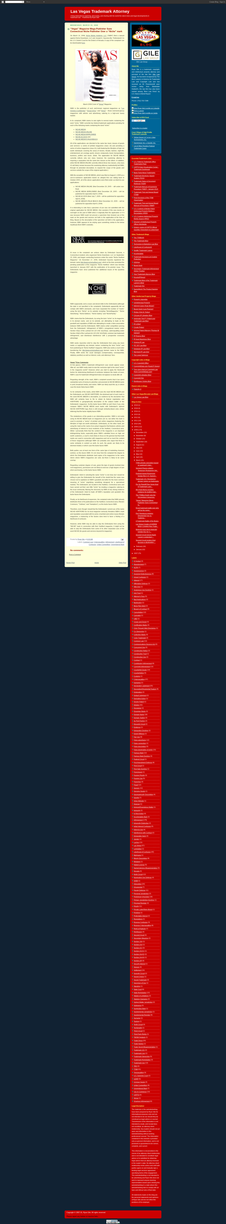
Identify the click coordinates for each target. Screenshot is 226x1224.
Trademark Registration (142, 1060)
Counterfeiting (139, 673)
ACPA (136, 567)
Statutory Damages (140, 999)
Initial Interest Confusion (142, 826)
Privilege (137, 913)
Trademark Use (139, 1063)
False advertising (140, 740)
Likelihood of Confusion (142, 852)
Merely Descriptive (140, 858)
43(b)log (137, 262)
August (138, 445)
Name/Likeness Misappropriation (145, 868)
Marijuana (137, 855)
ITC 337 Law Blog (140, 345)
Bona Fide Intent (139, 606)
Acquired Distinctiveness (142, 574)
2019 (136, 405)
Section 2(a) (138, 945)
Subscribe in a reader (139, 128)
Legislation (138, 849)
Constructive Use (140, 657)
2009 (136, 427)
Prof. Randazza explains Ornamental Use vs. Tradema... (144, 516)
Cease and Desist (140, 622)
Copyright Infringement (142, 667)
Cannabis (137, 615)
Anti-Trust (137, 593)
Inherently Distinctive (141, 823)
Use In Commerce (140, 1092)
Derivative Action (140, 699)
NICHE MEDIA (80, 129)
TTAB (136, 1069)
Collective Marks (140, 635)
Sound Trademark (140, 980)
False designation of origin (143, 750)
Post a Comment (75, 555)
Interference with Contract (143, 833)
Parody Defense (139, 890)
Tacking (136, 1021)
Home (97, 563)
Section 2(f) (138, 961)
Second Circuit (139, 935)
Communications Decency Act (144, 644)
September (140, 442)
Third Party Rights (140, 1034)
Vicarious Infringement (142, 1101)
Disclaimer (137, 708)
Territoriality (138, 1028)
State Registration (140, 993)
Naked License (139, 865)
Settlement (137, 970)
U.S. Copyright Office (141, 363)
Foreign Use (138, 778)
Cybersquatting (99, 542)
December (140, 432)
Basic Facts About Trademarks (144, 173)
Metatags (137, 862)
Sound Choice (139, 977)
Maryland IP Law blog (141, 352)
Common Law (88, 542)
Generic (136, 788)
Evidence (137, 727)
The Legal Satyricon (141, 355)
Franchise (137, 782)
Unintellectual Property (142, 303)
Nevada (136, 871)
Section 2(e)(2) (139, 954)
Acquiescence (139, 571)
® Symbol (137, 561)
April (138, 457)
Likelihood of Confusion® (143, 247)
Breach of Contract (140, 609)
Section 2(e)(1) (139, 951)
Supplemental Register (142, 1015)
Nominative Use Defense (143, 877)
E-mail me (135, 97)
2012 (136, 417)
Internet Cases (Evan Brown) (144, 306)
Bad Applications (140, 599)
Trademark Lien (139, 1053)
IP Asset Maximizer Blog (142, 339)
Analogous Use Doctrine (142, 590)
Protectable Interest (141, 916)
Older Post (122, 563)
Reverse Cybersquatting (142, 925)
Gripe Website (139, 801)
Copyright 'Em (139, 378)
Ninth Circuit (138, 874)
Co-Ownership (139, 631)
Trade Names (138, 1044)
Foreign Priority (139, 775)
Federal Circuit (139, 759)
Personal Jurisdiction (141, 894)
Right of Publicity (140, 929)
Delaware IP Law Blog (142, 349)
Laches (136, 842)
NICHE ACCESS (81, 137)
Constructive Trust (140, 654)
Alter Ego (137, 587)
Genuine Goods (139, 791)
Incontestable (138, 254)
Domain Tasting (139, 718)
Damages (137, 683)
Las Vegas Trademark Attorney (99, 11)
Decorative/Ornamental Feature (145, 689)
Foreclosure (138, 772)
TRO (135, 1066)
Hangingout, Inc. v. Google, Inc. (145, 143)
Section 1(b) (138, 941)
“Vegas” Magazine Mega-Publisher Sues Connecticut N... (146, 503)
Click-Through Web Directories (145, 628)
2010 (136, 424)
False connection (140, 743)
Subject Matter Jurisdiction (143, 1002)
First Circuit (138, 766)
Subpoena (137, 1005)
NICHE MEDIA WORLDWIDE (85, 134)
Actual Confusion (140, 577)
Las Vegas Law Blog (141, 397)
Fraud (136, 785)
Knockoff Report (139, 277)
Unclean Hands (139, 1082)
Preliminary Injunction (141, 897)
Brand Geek (138, 265)
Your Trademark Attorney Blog (144, 274)
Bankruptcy (138, 603)
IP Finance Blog (139, 336)
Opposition (138, 884)
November (140, 435)
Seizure (136, 967)
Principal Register (140, 903)
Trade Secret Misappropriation (144, 1047)
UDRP (136, 1079)
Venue (136, 1098)
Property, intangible (141, 299)
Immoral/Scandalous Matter (143, 807)
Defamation (138, 692)
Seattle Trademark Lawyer (143, 250)
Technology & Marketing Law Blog (146, 244)
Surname (137, 1018)
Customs (137, 676)
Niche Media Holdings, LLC (96, 36)
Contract (137, 660)
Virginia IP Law (139, 342)
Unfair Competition (103, 544)
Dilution (136, 705)
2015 (136, 414)
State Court (138, 989)
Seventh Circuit (139, 973)
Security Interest (139, 964)
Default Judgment (140, 695)
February (139, 546)
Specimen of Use (140, 983)
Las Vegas (137, 846)
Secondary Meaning (141, 938)
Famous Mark (138, 753)
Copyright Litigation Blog (142, 375)
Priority (136, 906)
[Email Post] (122, 539)
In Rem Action (139, 814)
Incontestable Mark (140, 817)
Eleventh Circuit (139, 724)
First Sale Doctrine (140, 769)
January (139, 549)
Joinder (136, 839)
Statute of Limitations (141, 996)
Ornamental (138, 887)
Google (136, 798)
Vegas (101, 104)
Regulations (138, 919)
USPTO (136, 1095)
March (138, 460)
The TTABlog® (139, 238)
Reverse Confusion (141, 922)
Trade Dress (138, 1041)
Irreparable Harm (140, 836)
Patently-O (137, 389)
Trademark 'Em (139, 286)
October (139, 439)
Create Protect (139, 327)
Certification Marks (140, 625)
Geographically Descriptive (143, 794)
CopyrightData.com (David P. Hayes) (147, 366)
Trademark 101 (139, 1050)
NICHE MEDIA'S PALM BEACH (86, 139)
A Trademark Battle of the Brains (147, 521)
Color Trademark (140, 638)
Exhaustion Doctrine (141, 731)
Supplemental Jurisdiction (143, 1012)
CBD (135, 619)
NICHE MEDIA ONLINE (83, 132)
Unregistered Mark (117, 544)
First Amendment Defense (143, 762)
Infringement (109, 542)
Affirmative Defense (141, 584)
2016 (136, 411)
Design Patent (139, 702)
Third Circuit (138, 1031)
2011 (136, 420)
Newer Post (70, 563)
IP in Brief (137, 324)
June (138, 451)
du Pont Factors (139, 721)
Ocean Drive (91, 111)
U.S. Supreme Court (141, 1076)
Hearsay (137, 804)
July (137, 448)
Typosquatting (139, 1072)
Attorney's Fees (139, 596)
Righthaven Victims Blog (142, 381)
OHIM (136, 881)
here (83, 43)
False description (140, 746)
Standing (137, 986)
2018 (136, 408)
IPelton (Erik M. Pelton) (142, 312)
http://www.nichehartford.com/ (91, 262)
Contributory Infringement (143, 663)
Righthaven (138, 932)
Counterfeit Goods (140, 670)
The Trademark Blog (141, 241)
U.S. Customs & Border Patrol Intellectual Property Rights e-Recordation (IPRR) (144, 211)
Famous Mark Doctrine (142, 756)
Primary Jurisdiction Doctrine (144, 900)
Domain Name (139, 714)
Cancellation (138, 612)
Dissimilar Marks (140, 711)
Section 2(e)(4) (139, 957)
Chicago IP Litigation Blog (143, 315)
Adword (136, 580)
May (137, 454)
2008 (136, 430)
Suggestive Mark (140, 1009)
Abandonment (139, 564)
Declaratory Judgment (141, 686)
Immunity (137, 810)
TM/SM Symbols (139, 1037)
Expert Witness (139, 734)
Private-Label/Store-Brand (143, 909)
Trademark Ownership (142, 1056)
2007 (136, 553)
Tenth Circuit (138, 1024)
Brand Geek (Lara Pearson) (143, 309)
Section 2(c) (138, 948)
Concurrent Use (139, 647)
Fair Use (137, 737)
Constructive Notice (141, 651)
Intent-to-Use (138, 830)
